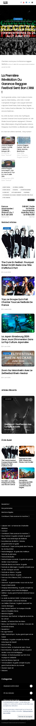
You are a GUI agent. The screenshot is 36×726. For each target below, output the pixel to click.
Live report (8, 399)
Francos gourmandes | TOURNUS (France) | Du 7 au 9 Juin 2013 (8, 211)
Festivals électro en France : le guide (14, 564)
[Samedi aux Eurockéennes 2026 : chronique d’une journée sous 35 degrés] (26, 472)
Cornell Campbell (19, 187)
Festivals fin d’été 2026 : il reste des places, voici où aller (26, 460)
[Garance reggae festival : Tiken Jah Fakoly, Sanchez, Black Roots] (23, 140)
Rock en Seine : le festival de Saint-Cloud (16, 647)
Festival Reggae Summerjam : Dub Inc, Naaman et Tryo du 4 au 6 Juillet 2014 (8, 172)
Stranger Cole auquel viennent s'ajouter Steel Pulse (18, 195)
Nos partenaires (7, 508)
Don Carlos (7, 190)
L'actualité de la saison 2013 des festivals (18, 21)
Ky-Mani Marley (17, 192)
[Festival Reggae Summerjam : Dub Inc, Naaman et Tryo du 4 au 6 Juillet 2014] (8, 163)
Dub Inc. (16, 190)
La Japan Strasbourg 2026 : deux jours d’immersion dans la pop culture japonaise (17, 339)
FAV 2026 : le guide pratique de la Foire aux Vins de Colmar (8, 483)
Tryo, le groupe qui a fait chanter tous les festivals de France (17, 302)
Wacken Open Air (8, 668)
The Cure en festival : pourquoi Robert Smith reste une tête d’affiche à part (18, 265)
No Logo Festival (7, 632)
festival (18, 19)
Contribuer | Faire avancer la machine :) (15, 516)
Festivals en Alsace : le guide (11, 572)
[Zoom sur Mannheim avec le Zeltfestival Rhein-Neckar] (18, 359)
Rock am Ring (6, 645)
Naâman (27, 192)
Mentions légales (7, 512)
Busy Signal (7, 187)
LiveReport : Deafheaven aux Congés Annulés (17, 425)
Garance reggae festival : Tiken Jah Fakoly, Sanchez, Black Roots (23, 148)
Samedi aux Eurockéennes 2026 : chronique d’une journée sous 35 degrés (26, 483)
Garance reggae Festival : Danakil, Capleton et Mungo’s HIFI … (7, 148)
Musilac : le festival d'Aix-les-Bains (13, 621)
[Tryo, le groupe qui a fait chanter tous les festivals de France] (18, 285)
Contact (4, 531)
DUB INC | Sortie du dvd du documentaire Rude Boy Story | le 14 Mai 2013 (27, 211)
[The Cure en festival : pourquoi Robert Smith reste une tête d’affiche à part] (18, 242)
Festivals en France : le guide (11, 575)
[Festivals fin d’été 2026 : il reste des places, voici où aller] (26, 451)
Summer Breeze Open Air (10, 660)
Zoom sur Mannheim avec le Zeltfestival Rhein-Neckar (17, 372)
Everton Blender (26, 190)
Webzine (5, 671)
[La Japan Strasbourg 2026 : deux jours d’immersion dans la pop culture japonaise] (18, 323)
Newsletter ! (6, 504)
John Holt (6, 192)
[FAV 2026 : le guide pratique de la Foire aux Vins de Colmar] (10, 473)
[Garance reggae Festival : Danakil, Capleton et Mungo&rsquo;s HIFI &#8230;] (8, 140)
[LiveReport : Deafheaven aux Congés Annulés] (18, 415)
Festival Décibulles (8, 557)
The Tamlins (7, 197)
